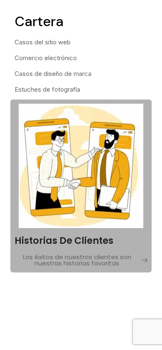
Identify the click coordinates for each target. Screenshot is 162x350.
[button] (81, 261)
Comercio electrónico (46, 58)
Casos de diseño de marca (53, 74)
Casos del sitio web (43, 42)
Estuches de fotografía (47, 89)
